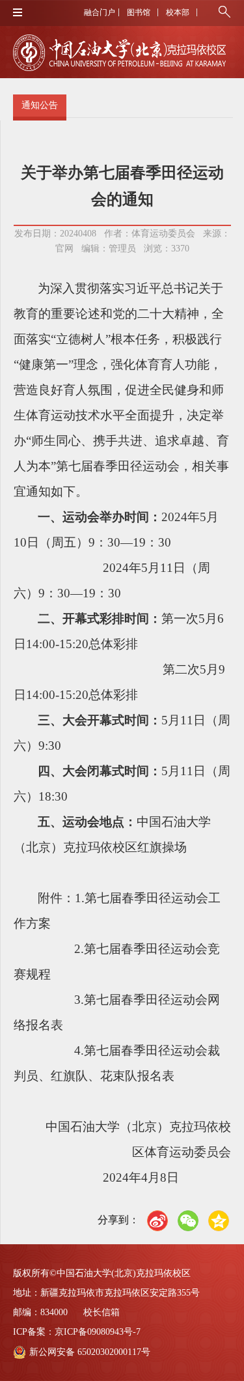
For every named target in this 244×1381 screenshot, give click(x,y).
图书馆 (138, 12)
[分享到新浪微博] (157, 1220)
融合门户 (99, 12)
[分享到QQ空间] (218, 1220)
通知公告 (39, 105)
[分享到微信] (188, 1220)
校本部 (177, 12)
